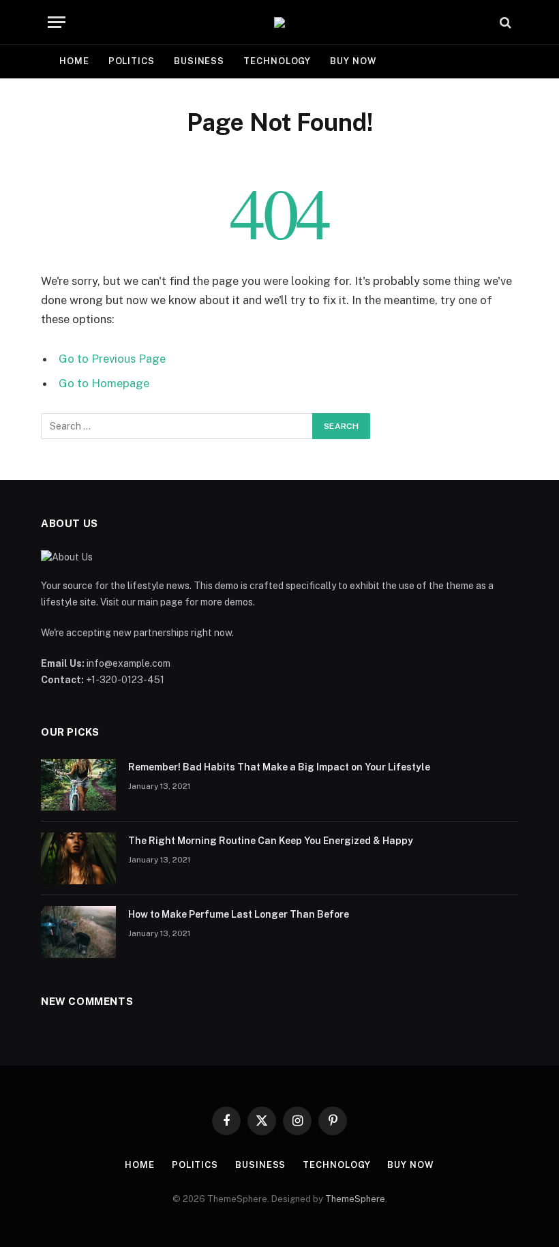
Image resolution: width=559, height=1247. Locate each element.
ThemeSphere (355, 1199)
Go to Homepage (104, 383)
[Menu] (56, 22)
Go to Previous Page (112, 358)
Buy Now (353, 61)
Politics (131, 61)
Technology (277, 61)
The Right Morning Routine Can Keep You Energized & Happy (270, 840)
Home (74, 61)
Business (199, 61)
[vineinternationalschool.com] (279, 22)
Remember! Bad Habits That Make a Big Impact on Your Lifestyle (279, 767)
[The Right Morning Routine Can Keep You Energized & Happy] (78, 858)
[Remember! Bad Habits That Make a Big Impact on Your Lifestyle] (78, 785)
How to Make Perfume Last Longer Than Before (238, 914)
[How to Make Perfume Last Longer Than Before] (78, 932)
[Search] (504, 22)
